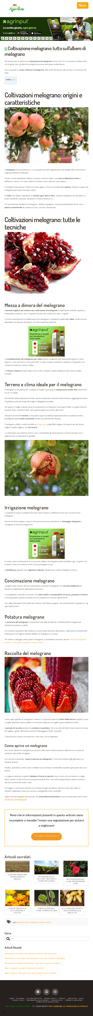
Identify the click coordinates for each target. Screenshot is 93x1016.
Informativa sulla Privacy (38, 1000)
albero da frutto (22, 922)
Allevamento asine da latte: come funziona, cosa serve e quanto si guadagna (35, 958)
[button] (82, 5)
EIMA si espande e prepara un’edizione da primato (24, 968)
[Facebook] (38, 992)
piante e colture (45, 922)
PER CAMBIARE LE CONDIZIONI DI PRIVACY (68, 1006)
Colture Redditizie (34, 998)
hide (13, 80)
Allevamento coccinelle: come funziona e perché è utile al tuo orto (30, 953)
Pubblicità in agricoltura (47, 1002)
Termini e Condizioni (73, 1000)
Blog (81, 998)
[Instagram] (55, 992)
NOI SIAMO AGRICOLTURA (18, 1006)
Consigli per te (50, 998)
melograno (34, 922)
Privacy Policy (19, 1000)
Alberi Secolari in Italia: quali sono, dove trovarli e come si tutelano (31, 973)
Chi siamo (20, 998)
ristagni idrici (41, 424)
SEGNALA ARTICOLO (46, 836)
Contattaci (72, 998)
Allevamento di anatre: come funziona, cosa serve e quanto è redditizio (32, 963)
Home (11, 998)
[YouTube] (46, 992)
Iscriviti (62, 998)
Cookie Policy (57, 1000)
